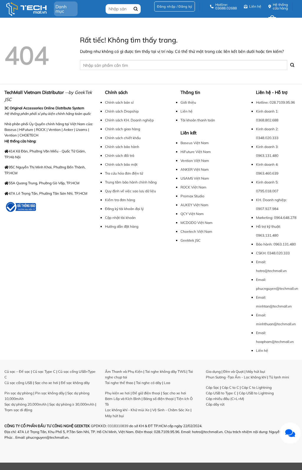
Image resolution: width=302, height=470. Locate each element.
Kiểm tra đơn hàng (120, 200)
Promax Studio (192, 196)
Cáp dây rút (215, 404)
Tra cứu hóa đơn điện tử (124, 173)
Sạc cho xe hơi (46, 382)
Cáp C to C (230, 387)
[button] (174, 6)
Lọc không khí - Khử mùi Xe (127, 410)
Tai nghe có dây (148, 382)
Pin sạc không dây (50, 393)
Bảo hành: (264, 244)
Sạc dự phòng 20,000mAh (25, 404)
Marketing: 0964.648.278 (276, 217)
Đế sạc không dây (75, 382)
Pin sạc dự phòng (18, 393)
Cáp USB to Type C (221, 393)
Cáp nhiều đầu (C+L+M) (225, 398)
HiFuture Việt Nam (195, 151)
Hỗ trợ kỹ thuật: (268, 226)
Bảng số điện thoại (158, 398)
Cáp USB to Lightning (256, 393)
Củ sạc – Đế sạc (17, 371)
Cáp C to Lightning (257, 387)
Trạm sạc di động (18, 410)
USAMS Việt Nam (194, 178)
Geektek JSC (190, 240)
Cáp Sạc (212, 387)
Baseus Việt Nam (194, 143)
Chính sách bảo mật (121, 164)
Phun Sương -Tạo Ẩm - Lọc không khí (236, 377)
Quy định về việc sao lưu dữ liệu (130, 191)
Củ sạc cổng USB (18, 382)
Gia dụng (213, 371)
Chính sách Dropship (122, 111)
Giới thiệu (188, 102)
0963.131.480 (267, 235)
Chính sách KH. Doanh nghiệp (129, 120)
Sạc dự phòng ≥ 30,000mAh (71, 404)
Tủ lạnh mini (279, 377)
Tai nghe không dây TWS (165, 371)
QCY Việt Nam (192, 214)
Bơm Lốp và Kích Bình (123, 398)
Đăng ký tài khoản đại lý (124, 208)
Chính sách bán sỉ (119, 102)
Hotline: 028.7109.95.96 (275, 102)
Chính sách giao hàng (122, 129)
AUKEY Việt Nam (194, 205)
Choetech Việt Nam (196, 231)
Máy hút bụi (114, 416)
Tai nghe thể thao (119, 382)
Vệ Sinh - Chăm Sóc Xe (171, 410)
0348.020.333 (278, 253)
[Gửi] (292, 65)
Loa (167, 382)
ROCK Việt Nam (193, 187)
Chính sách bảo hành (122, 146)
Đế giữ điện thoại (146, 393)
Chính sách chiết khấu (123, 138)
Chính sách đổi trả (119, 155)
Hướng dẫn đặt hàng (121, 226)
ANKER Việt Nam (194, 169)
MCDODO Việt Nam (196, 222)
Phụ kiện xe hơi (117, 393)
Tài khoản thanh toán (197, 120)
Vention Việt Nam (194, 160)
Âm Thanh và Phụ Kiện (123, 371)
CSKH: (261, 253)
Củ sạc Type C (44, 371)
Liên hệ (186, 111)
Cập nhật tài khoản (120, 217)
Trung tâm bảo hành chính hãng (131, 182)
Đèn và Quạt (233, 371)
